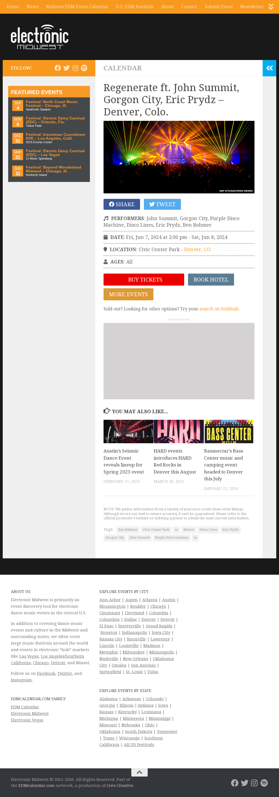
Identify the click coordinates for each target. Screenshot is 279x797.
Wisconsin (129, 738)
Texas (108, 738)
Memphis (108, 652)
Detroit (58, 662)
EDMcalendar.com (37, 785)
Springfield (110, 671)
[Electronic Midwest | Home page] (39, 37)
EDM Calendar (25, 707)
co (176, 530)
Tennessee (167, 731)
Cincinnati (109, 612)
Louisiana (151, 711)
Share (124, 204)
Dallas (130, 619)
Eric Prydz (230, 530)
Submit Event (219, 6)
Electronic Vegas (27, 720)
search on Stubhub (218, 308)
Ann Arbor (110, 599)
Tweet (165, 204)
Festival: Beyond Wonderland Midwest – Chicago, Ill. (53, 169)
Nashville (108, 658)
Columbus (109, 619)
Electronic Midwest (30, 713)
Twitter (64, 673)
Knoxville (136, 639)
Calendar (123, 68)
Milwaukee (134, 652)
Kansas (106, 711)
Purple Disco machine (172, 538)
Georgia (107, 705)
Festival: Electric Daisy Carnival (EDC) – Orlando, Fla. (55, 120)
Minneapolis (161, 652)
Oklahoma (109, 731)
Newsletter (252, 6)
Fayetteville (129, 626)
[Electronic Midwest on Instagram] (75, 68)
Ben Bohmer (128, 530)
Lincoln (106, 645)
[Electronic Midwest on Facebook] (57, 68)
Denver (148, 619)
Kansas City (110, 639)
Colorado (155, 698)
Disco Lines (208, 530)
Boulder (138, 606)
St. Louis (134, 671)
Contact (189, 6)
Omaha (119, 665)
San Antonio (143, 665)
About (167, 6)
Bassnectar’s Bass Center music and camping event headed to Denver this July (223, 464)
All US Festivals (139, 744)
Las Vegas (29, 656)
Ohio (149, 725)
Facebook (46, 673)
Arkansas (131, 698)
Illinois (127, 705)
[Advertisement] (179, 361)
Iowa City (161, 632)
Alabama (108, 698)
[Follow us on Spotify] (84, 68)
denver (188, 530)
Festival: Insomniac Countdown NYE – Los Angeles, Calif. (55, 136)
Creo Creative (120, 785)
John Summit (139, 538)
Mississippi (160, 718)
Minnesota (133, 718)
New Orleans (135, 658)
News (32, 6)
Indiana (146, 705)
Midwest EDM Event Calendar (77, 6)
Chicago (41, 662)
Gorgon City (114, 538)
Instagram (21, 680)
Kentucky (127, 711)
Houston (109, 632)
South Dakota (138, 731)
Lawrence (160, 639)
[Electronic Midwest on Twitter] (66, 68)
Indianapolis (134, 632)
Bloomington (112, 606)
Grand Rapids (159, 626)
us (195, 538)
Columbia (158, 612)
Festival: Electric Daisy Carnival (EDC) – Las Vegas (55, 153)
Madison (151, 645)
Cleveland (134, 612)
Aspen (131, 599)
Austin (168, 599)
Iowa (163, 705)
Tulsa (152, 671)
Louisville (129, 645)
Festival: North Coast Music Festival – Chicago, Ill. (52, 104)
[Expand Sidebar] (269, 68)
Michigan (108, 718)
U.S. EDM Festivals (134, 6)
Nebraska (131, 725)
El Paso (106, 626)
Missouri (108, 725)
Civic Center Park (156, 530)
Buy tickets (144, 279)
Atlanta (149, 599)
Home (13, 6)
